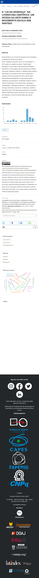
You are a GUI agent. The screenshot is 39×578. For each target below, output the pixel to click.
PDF (6, 130)
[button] (6, 222)
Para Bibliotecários (8, 245)
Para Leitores (6, 239)
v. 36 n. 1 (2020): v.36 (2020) (21, 6)
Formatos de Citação (9, 215)
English (5, 256)
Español (5, 259)
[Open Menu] (2, 2)
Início (3, 6)
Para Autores (6, 242)
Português (6, 262)
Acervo (9, 6)
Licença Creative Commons (23, 172)
